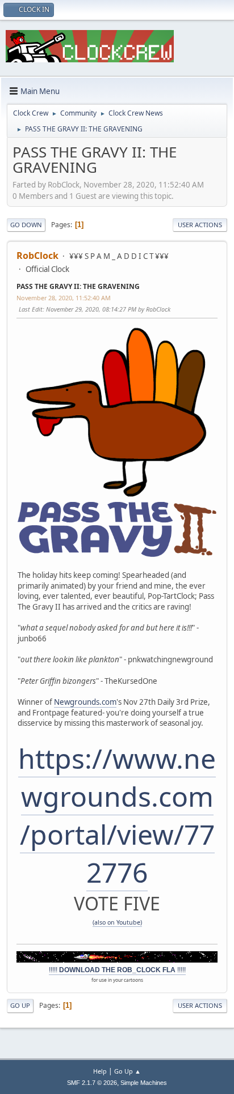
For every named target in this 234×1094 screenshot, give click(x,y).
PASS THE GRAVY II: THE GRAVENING (78, 286)
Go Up (20, 1005)
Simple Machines (143, 1082)
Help (100, 1071)
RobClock (37, 255)
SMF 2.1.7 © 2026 (92, 1082)
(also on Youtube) (117, 922)
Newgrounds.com (85, 702)
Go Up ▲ (127, 1071)
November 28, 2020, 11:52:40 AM (63, 297)
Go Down (26, 224)
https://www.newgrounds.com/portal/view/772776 (117, 815)
